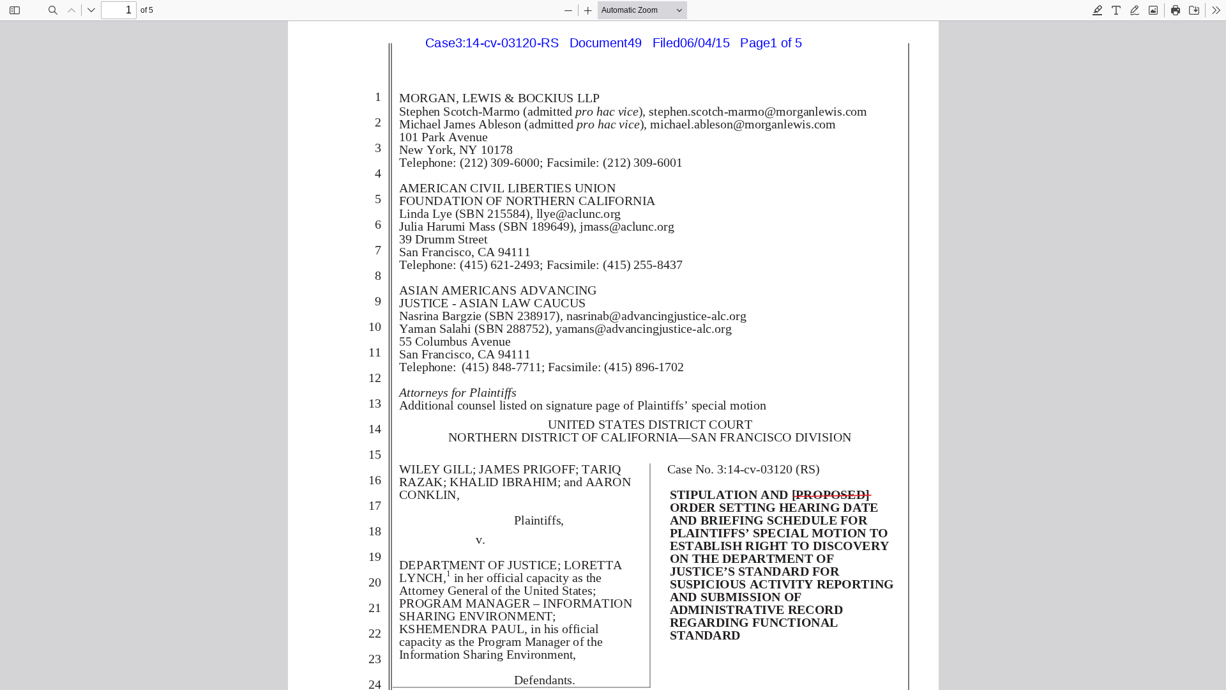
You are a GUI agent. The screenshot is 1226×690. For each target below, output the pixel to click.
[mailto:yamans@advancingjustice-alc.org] (641, 328)
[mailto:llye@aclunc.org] (578, 214)
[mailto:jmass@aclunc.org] (626, 226)
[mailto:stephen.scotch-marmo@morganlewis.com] (757, 112)
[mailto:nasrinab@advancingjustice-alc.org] (654, 316)
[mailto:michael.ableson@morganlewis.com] (742, 125)
